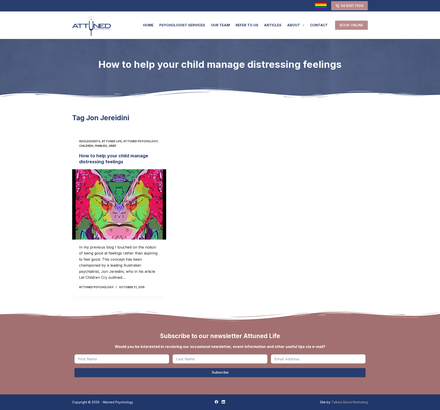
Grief (112, 146)
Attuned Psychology (140, 141)
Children (86, 146)
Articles (272, 25)
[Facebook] (216, 402)
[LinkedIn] (223, 402)
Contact (319, 25)
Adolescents (89, 141)
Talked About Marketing (349, 402)
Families (101, 146)
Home (148, 25)
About (293, 25)
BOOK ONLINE (351, 25)
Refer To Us (247, 25)
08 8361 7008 (352, 5)
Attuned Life (112, 141)
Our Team (220, 25)
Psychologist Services (182, 25)
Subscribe (220, 372)
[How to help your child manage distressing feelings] (119, 204)
